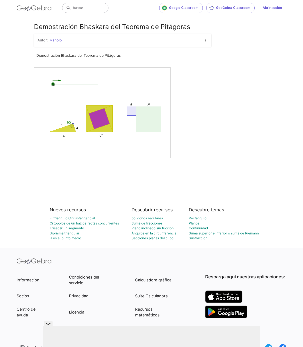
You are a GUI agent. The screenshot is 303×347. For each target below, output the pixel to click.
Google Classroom (183, 8)
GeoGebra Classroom (233, 8)
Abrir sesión (272, 8)
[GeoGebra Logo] (34, 8)
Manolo (55, 40)
